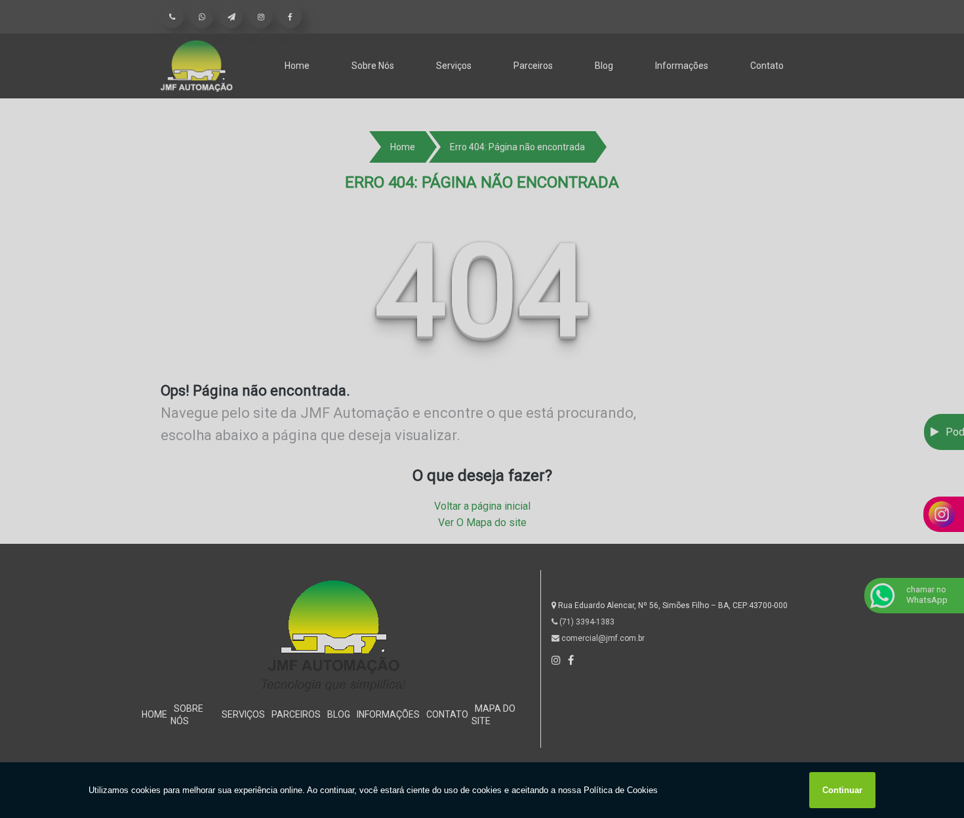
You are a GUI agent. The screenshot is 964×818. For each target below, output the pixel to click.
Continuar (842, 790)
